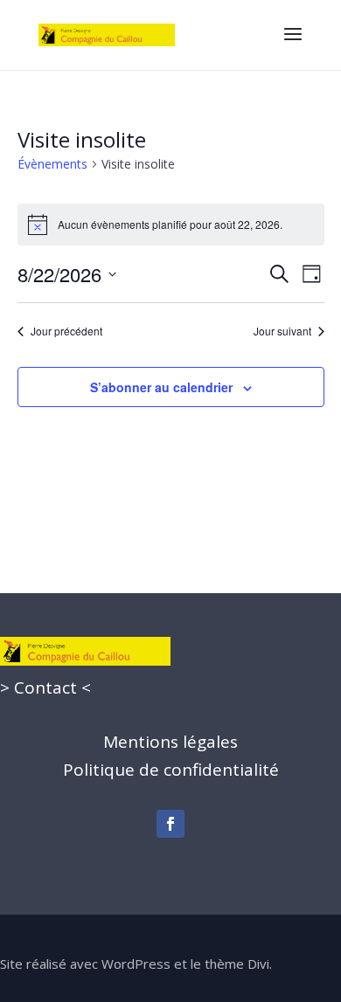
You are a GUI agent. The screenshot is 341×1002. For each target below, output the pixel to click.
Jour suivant (282, 331)
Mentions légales (170, 741)
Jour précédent (66, 331)
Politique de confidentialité (171, 769)
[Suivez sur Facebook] (170, 824)
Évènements (52, 163)
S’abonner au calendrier (161, 387)
